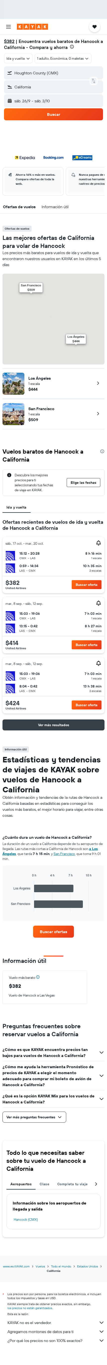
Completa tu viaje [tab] (72, 1184)
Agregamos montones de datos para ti (40, 1331)
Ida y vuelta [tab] (16, 507)
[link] (53, 932)
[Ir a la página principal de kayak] (32, 27)
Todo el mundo (61, 1266)
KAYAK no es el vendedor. (29, 1322)
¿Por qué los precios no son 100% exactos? (44, 1340)
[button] (8, 26)
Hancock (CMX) (26, 1219)
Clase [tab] (44, 1184)
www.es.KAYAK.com (16, 1266)
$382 (9, 41)
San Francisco (41, 408)
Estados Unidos (87, 1266)
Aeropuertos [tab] (21, 1184)
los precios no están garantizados (29, 1308)
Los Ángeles (39, 378)
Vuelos (40, 1266)
